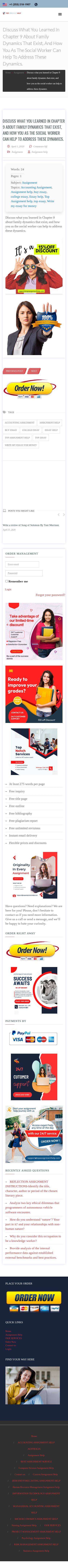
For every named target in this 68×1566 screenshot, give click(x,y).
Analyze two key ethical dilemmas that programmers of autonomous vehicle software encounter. (32, 1207)
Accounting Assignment (36, 187)
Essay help (36, 196)
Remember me (18, 581)
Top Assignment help (17, 437)
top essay (40, 201)
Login (8, 589)
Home (8, 1331)
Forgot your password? (50, 595)
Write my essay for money (21, 445)
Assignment (17, 152)
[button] (60, 14)
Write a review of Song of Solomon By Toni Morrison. (31, 525)
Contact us (10, 1345)
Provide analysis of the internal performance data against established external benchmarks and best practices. (31, 1253)
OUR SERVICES (13, 1338)
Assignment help (21, 192)
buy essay (40, 192)
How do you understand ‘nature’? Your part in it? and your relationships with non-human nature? (32, 1224)
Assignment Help (13, 1334)
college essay (19, 196)
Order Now (10, 1341)
